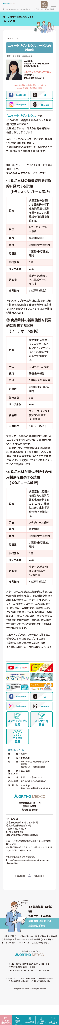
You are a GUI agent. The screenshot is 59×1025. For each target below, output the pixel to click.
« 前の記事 (20, 875)
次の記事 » (39, 875)
